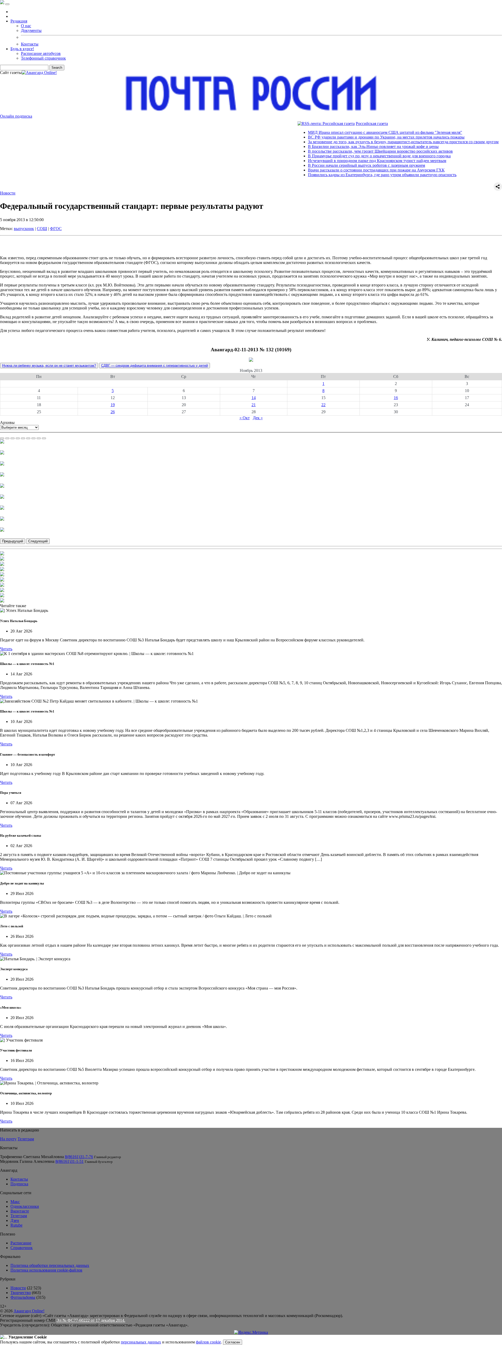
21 (254, 405)
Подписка (19, 1184)
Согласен (232, 1342)
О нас (26, 26)
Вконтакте (19, 1211)
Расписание (20, 1243)
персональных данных (141, 1342)
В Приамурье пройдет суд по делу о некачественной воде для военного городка (353, 156)
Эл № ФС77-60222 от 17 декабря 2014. (90, 1320)
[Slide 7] (33, 438)
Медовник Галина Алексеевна (27, 1161)
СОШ (42, 228)
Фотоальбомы (22, 1297)
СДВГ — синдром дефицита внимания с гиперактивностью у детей (154, 365)
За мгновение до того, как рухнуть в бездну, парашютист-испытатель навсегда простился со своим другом (377, 142)
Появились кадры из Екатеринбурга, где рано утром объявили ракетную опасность (356, 175)
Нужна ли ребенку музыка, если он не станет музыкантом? (49, 365)
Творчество (20, 1292)
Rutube (16, 1225)
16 (396, 397)
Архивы (7, 422)
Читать (6, 649)
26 (113, 412)
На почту (8, 1139)
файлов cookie (208, 1342)
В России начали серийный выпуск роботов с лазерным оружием (340, 165)
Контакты (29, 44)
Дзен (14, 1220)
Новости (7, 193)
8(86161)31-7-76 (79, 1156)
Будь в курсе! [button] (22, 49)
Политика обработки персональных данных (49, 1265)
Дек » (258, 418)
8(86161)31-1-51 (69, 1161)
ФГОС (56, 228)
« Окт (244, 418)
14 (254, 397)
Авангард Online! (29, 1311)
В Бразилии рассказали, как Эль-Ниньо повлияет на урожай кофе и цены (347, 146)
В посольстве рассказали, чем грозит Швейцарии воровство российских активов (354, 151)
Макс (15, 1201)
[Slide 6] (28, 438)
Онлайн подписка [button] (16, 116)
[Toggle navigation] (7, 4)
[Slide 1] (2, 438)
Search (57, 68)
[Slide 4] (18, 438)
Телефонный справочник (43, 58)
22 (323, 405)
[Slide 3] (12, 438)
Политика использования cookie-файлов (46, 1270)
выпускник (24, 228)
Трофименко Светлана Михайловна (32, 1156)
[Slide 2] (7, 438)
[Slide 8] (39, 438)
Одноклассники (24, 1206)
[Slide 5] (23, 438)
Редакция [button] (18, 21)
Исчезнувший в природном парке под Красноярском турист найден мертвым (351, 160)
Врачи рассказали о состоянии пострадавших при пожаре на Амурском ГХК (350, 170)
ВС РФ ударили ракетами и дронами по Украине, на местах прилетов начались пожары (360, 137)
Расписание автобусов (41, 53)
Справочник (21, 1247)
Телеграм (26, 1139)
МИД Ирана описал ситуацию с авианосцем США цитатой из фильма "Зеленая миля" (359, 132)
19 (113, 405)
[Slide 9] (44, 438)
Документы (31, 30)
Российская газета (346, 123)
